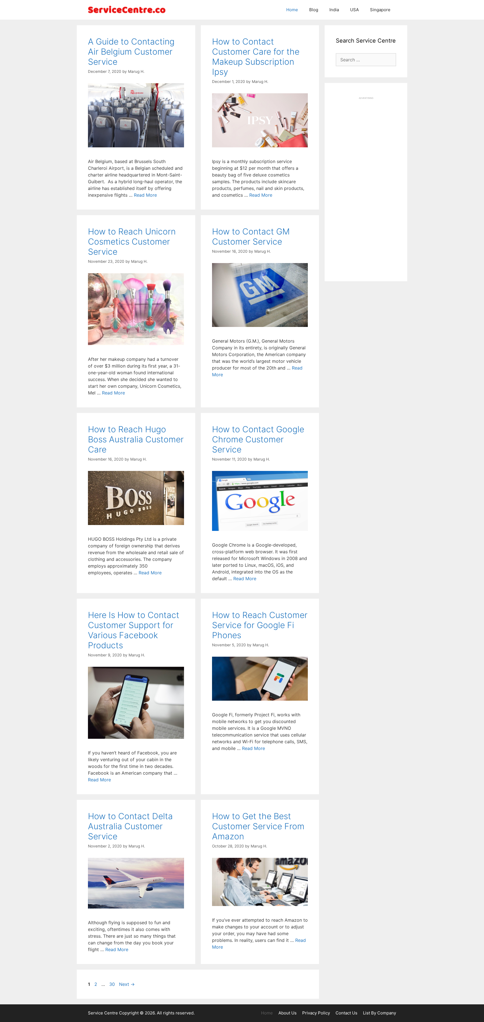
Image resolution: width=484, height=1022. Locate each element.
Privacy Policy (316, 1013)
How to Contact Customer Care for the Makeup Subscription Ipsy (255, 56)
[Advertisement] (366, 184)
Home (292, 9)
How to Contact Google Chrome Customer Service (258, 439)
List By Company (379, 1013)
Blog (313, 9)
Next (127, 984)
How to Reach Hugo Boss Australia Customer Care (136, 439)
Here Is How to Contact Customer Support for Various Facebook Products (133, 630)
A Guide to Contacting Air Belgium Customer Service (131, 51)
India (334, 9)
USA (354, 9)
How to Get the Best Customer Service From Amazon (258, 826)
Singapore (380, 9)
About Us (287, 1013)
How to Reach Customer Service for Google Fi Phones (260, 625)
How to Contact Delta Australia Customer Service (130, 826)
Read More (145, 195)
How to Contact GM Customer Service (251, 236)
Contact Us (346, 1013)
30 (112, 984)
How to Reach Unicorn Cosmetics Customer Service (132, 241)
